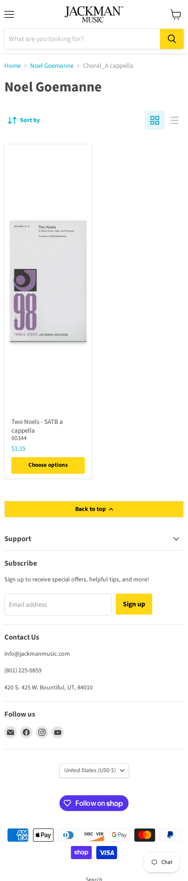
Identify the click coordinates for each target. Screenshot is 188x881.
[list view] (174, 120)
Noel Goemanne (51, 66)
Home (12, 66)
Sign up (134, 604)
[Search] (172, 39)
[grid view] (154, 120)
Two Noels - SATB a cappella (37, 426)
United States (90, 770)
